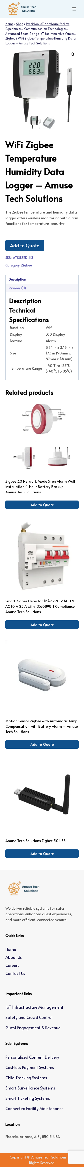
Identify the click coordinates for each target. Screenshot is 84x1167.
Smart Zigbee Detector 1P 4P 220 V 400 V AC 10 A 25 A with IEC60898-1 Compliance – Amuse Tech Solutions (42, 606)
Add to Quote (24, 245)
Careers (12, 965)
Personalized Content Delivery (32, 1057)
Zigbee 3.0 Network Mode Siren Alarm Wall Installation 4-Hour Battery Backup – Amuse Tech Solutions (40, 486)
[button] (73, 54)
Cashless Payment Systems (29, 1067)
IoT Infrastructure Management (34, 1007)
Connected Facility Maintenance (34, 1108)
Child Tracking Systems (26, 1077)
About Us (13, 957)
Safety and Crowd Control (28, 1017)
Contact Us (15, 973)
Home (10, 949)
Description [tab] (17, 279)
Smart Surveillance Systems (30, 1088)
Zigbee (26, 265)
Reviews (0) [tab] (17, 288)
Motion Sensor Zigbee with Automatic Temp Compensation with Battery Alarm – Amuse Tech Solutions (41, 726)
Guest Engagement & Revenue (32, 1027)
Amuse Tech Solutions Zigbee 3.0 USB (35, 840)
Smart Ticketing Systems (27, 1098)
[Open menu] (74, 9)
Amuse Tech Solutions (49, 1156)
